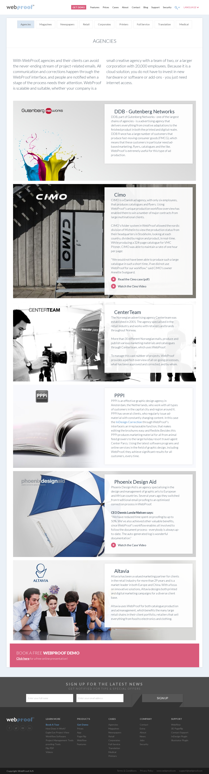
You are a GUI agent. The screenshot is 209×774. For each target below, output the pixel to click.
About (125, 7)
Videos (49, 752)
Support (155, 7)
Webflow (82, 740)
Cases (115, 7)
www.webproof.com (166, 770)
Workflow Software (56, 736)
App (79, 732)
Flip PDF (50, 748)
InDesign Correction (129, 422)
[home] (20, 7)
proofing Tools (53, 744)
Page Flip (81, 736)
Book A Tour (52, 724)
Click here (22, 658)
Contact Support (179, 732)
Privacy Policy (146, 770)
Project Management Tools (59, 740)
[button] (177, 7)
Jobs (142, 740)
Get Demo (82, 724)
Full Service (143, 24)
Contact (136, 7)
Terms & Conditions (127, 770)
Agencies (26, 24)
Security (167, 7)
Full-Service (114, 744)
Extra (142, 728)
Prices (106, 7)
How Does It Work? (56, 728)
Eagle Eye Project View (57, 732)
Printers (123, 24)
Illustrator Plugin (179, 740)
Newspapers (67, 24)
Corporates (104, 24)
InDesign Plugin (179, 736)
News (143, 736)
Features (94, 7)
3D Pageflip (177, 728)
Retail (86, 24)
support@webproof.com (190, 770)
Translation (164, 24)
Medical (184, 24)
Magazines (45, 24)
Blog (146, 7)
